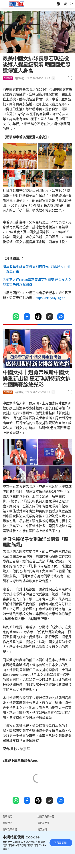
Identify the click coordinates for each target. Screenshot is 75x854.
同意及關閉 (60, 842)
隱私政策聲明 (10, 829)
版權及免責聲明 (46, 816)
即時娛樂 (7, 78)
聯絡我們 (7, 816)
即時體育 (7, 392)
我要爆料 (42, 829)
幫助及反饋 (43, 822)
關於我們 (7, 822)
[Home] (16, 4)
